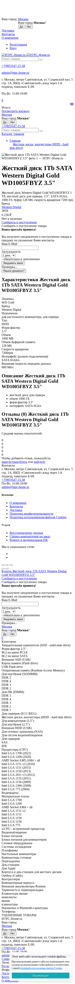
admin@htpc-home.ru (15, 72)
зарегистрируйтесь (14, 462)
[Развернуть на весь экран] (7, 565)
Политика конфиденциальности (31, 513)
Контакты (8, 34)
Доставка (8, 30)
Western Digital (11, 207)
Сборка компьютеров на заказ (30, 536)
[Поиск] (41, 59)
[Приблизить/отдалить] (11, 565)
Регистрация (18, 44)
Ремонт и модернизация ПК (29, 540)
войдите (39, 462)
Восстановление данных (26, 532)
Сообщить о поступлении (19, 222)
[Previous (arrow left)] (3, 568)
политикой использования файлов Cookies (41, 968)
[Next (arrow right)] (7, 568)
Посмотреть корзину (16, 111)
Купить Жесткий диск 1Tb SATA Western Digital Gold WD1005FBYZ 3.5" (34, 572)
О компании (10, 37)
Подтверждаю (41, 975)
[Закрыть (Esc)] (3, 565)
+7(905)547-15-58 (13, 66)
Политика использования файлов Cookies (38, 517)
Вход (13, 48)
